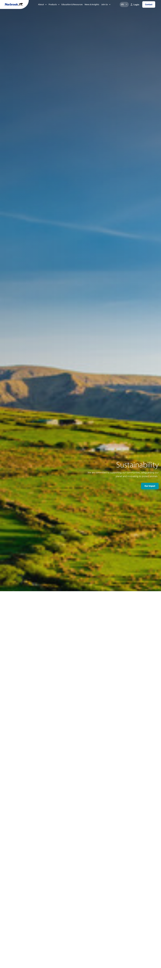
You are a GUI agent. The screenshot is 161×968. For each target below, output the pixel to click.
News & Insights (92, 4)
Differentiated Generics (144, 490)
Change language (126, 4)
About (41, 4)
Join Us (104, 4)
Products (53, 4)
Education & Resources (72, 4)
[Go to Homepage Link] (14, 4)
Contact (148, 4)
